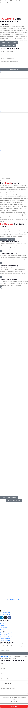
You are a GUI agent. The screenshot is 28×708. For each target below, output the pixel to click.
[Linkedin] (2, 617)
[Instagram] (5, 617)
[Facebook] (9, 617)
